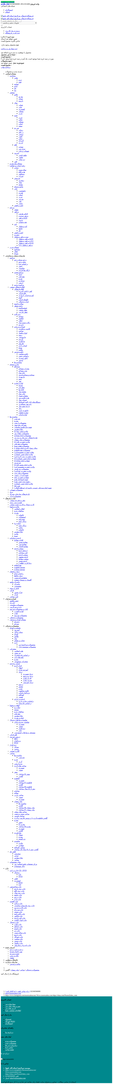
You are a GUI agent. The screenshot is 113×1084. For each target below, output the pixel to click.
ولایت (16, 534)
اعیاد (20, 274)
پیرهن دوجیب (23, 216)
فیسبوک (8, 1019)
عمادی (21, 147)
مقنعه (21, 185)
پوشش (12, 92)
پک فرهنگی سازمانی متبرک (20, 494)
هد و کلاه (22, 172)
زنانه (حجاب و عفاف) (17, 166)
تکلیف (16, 636)
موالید (16, 793)
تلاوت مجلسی (24, 691)
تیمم (20, 379)
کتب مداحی (14, 597)
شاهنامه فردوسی (20, 578)
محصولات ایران (15, 496)
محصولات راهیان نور (21, 433)
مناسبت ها (18, 362)
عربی (21, 113)
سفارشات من (10, 1004)
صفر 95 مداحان (24, 774)
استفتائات (22, 517)
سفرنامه (22, 519)
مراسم (12, 258)
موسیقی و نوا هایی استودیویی (24, 733)
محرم (16, 421)
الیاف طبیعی (23, 214)
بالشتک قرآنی (23, 300)
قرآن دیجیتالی (24, 302)
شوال (21, 835)
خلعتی (21, 157)
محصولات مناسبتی (16, 605)
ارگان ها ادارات (24, 270)
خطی (21, 320)
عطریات (22, 387)
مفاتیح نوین (23, 544)
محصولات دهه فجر (21, 444)
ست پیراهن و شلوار (21, 237)
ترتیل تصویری (28, 674)
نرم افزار (22, 728)
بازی (15, 643)
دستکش (21, 174)
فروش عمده (10, 947)
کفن (15, 162)
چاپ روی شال (19, 893)
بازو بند (21, 325)
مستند (16, 710)
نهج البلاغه (17, 565)
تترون (21, 220)
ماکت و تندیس (15, 964)
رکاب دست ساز (24, 323)
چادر (15, 189)
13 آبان (12, 603)
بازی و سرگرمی (16, 607)
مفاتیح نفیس (23, 542)
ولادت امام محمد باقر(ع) (23, 465)
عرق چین (22, 149)
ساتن (20, 138)
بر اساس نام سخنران (21, 655)
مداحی (12, 753)
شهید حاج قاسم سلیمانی (23, 427)
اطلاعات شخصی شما (13, 1010)
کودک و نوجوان (10, 599)
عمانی (21, 105)
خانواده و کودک (15, 628)
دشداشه (17, 249)
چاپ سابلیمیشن (15, 887)
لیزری (21, 143)
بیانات (21, 528)
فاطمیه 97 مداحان (25, 783)
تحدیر (20, 689)
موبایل (16, 747)
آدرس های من (10, 1008)
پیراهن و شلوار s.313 (26, 241)
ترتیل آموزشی (28, 682)
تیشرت (16, 235)
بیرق (11, 492)
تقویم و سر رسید (16, 502)
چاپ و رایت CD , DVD (18, 870)
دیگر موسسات (19, 866)
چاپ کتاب (18, 924)
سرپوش (17, 178)
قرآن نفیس (18, 592)
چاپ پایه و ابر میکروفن (22, 945)
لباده (15, 86)
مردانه (12, 208)
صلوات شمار (23, 396)
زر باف (21, 132)
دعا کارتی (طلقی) (25, 563)
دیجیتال (16, 872)
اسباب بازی (23, 346)
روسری (21, 180)
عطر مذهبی (23, 310)
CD (20, 874)
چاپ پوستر (18, 912)
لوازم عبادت (18, 383)
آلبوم (20, 297)
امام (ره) (17, 523)
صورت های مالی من (12, 1006)
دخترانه (16, 622)
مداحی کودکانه (19, 847)
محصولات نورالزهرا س (27, 645)
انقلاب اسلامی (19, 509)
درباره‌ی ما (9, 1032)
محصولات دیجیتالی (16, 618)
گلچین (21, 776)
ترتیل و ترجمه (28, 676)
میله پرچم (22, 262)
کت (15, 224)
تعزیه (20, 279)
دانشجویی (22, 191)
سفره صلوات (23, 413)
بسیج (20, 348)
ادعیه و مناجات (15, 538)
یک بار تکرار (27, 678)
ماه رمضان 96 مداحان (27, 808)
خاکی (21, 120)
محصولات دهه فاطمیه (22, 450)
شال (15, 103)
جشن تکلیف (14, 601)
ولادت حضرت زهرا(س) (22, 471)
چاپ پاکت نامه (19, 914)
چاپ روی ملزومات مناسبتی (24, 906)
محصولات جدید (10, 1043)
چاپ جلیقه (18, 895)
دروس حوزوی (15, 737)
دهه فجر (22, 277)
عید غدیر (17, 419)
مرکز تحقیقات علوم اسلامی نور (25, 864)
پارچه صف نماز (24, 406)
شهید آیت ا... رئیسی (21, 475)
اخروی (16, 153)
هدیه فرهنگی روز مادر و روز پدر (25, 438)
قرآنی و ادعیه (15, 664)
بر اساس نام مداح (25, 703)
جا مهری (22, 377)
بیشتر (21, 822)
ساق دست (22, 170)
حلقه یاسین (23, 155)
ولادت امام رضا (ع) (21, 431)
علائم (16, 95)
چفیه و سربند (14, 954)
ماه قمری (17, 833)
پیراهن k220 (23, 218)
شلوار (16, 210)
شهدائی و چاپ (24, 151)
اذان (20, 730)
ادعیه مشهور (23, 557)
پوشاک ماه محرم (16, 164)
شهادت (21, 845)
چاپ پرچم (18, 897)
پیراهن (16, 212)
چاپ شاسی (18, 939)
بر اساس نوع (23, 264)
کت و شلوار (23, 226)
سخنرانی (13, 649)
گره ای (21, 141)
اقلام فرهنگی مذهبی (17, 287)
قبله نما (21, 390)
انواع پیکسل (23, 333)
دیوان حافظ (18, 576)
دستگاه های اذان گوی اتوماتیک (29, 402)
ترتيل (20, 672)
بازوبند (21, 101)
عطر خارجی (23, 312)
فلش (16, 879)
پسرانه (16, 624)
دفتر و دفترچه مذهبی (17, 500)
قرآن (16, 595)
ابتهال (21, 668)
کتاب (16, 613)
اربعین (21, 283)
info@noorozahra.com (13, 993)
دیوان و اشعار (15, 571)
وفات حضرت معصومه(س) (24, 452)
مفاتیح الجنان (23, 546)
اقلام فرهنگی (19, 289)
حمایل (21, 99)
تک (20, 231)
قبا (15, 88)
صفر (16, 772)
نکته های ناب (19, 657)
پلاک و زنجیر (14, 956)
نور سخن (17, 653)
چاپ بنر (17, 931)
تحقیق (21, 687)
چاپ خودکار (18, 937)
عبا (15, 90)
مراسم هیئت (18, 272)
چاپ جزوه (18, 935)
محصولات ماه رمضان (22, 440)
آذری (20, 762)
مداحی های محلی (20, 812)
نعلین (16, 78)
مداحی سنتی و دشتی (21, 814)
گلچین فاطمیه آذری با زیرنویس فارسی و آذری (30, 818)
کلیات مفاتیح (18, 540)
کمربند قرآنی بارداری (26, 295)
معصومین (17, 586)
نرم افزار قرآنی (24, 693)
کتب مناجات (23, 553)
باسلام (7, 12)
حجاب (16, 168)
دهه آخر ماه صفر (20, 425)
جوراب (21, 176)
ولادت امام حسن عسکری (23, 454)
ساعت (21, 331)
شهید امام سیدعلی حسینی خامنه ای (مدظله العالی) (33, 488)
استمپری (17, 881)
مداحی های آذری (20, 766)
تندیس (21, 360)
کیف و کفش (18, 205)
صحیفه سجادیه (19, 569)
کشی (20, 136)
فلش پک (13, 852)
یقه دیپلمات (23, 222)
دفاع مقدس (18, 429)
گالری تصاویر (14, 751)
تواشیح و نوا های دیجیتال (18, 720)
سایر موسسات (15, 862)
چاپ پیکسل (18, 943)
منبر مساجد (23, 371)
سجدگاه (17, 366)
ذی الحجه (22, 839)
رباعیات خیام (19, 574)
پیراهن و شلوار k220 (26, 239)
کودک (16, 634)
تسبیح (21, 385)
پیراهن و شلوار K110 (26, 243)
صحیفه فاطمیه (19, 567)
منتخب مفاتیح (23, 559)
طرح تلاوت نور (24, 398)
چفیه (16, 115)
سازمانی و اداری (11, 962)
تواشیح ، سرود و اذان (21, 722)
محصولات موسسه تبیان (27, 647)
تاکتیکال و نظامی (11, 960)
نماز (15, 638)
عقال (16, 251)
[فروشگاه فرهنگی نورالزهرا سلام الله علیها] (17, 16)
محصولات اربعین (20, 423)
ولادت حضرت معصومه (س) (24, 467)
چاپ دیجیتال (14, 922)
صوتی (21, 726)
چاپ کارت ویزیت (20, 908)
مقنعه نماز (22, 392)
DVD (16, 743)
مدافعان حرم (19, 511)
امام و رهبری (19, 718)
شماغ (16, 254)
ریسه (20, 335)
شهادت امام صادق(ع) (22, 461)
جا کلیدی (22, 341)
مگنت (21, 350)
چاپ (7, 868)
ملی (20, 201)
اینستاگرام (9, 10)
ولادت (21, 843)
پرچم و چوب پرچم (16, 949)
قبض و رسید (14, 588)
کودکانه (21, 695)
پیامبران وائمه (15, 582)
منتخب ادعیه (18, 548)
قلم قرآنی (22, 293)
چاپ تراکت (18, 903)
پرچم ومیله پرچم (20, 260)
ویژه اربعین (18, 764)
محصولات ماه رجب (21, 473)
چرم (20, 80)
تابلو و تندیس (18, 352)
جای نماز (22, 373)
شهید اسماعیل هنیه (21, 479)
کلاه (15, 145)
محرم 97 (22, 824)
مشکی (21, 111)
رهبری (16, 513)
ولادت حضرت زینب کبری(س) (25, 456)
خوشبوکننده (23, 308)
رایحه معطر (18, 306)
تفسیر (21, 697)
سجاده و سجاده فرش (26, 375)
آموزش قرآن (23, 670)
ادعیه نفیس (23, 561)
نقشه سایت (9, 1050)
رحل (20, 408)
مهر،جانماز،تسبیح (16, 952)
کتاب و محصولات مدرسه (19, 609)
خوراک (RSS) (10, 1021)
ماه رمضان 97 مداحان (27, 810)
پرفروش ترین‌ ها (11, 1045)
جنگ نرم (17, 707)
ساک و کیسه (18, 304)
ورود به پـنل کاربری (12, 31)
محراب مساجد (24, 369)
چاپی (20, 107)
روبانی (21, 130)
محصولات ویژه (10, 1041)
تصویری (21, 724)
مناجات (17, 791)
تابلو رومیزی (23, 358)
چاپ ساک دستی (20, 933)
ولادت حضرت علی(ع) (22, 442)
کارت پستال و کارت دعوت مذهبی (22, 505)
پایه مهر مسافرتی (25, 404)
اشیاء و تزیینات (19, 327)
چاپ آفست (14, 901)
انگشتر (21, 318)
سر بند (16, 128)
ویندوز (16, 749)
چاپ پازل (17, 899)
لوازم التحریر (19, 611)
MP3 (16, 739)
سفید (20, 126)
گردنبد (21, 339)
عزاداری (22, 281)
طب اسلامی (18, 651)
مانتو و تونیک (18, 187)
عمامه (16, 84)
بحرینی (21, 199)
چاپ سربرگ (18, 910)
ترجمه (21, 684)
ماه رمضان (18, 801)
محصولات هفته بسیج (21, 446)
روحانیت (13, 76)
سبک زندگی (18, 632)
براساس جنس (24, 356)
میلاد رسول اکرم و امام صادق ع (25, 448)
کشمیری (22, 109)
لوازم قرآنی (23, 415)
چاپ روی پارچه (19, 889)
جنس (20, 266)
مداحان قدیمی (19, 816)
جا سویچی (22, 337)
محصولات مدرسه (20, 615)
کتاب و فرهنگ (10, 498)
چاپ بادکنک (18, 926)
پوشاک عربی (14, 247)
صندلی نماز (23, 400)
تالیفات (21, 515)
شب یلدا (17, 486)
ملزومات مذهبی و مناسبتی (15, 256)
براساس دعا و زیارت (26, 701)
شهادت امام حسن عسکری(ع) (25, 459)
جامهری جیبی (23, 410)
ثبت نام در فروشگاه (12, 33)
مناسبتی (22, 268)
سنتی (21, 203)
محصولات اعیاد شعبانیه (22, 436)
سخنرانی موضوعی (21, 661)
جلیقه (21, 228)
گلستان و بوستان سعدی (23, 580)
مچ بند (21, 97)
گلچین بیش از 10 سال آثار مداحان (26, 849)
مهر (20, 381)
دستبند (21, 316)
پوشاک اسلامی (10, 74)
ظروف (21, 343)
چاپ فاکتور (18, 916)
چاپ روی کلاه (19, 891)
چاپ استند (18, 929)
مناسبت (17, 841)
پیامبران (17, 584)
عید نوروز (17, 463)
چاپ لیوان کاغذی (20, 920)
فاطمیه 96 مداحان (25, 787)
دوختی (21, 134)
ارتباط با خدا (23, 551)
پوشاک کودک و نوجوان (18, 620)
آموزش (17, 630)
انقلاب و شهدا (15, 705)
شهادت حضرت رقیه (21, 477)
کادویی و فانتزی (24, 329)
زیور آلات (17, 314)
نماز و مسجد (14, 364)
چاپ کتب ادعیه (19, 918)
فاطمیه (17, 778)
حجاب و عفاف (19, 641)
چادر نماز (22, 394)
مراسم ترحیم (19, 285)
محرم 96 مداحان (25, 826)
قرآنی (12, 590)
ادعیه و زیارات (19, 699)
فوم (20, 82)
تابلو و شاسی (23, 354)
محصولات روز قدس (21, 469)
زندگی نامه (22, 521)
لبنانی (21, 124)
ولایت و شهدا (14, 507)
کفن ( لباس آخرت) (25, 291)
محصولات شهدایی (16, 490)
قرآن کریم (18, 666)
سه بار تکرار (27, 680)
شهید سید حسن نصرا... (22, 482)
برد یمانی (22, 159)
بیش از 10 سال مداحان (27, 789)
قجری (21, 193)
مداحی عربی (18, 795)
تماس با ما (9, 1047)
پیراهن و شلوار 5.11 (26, 245)
